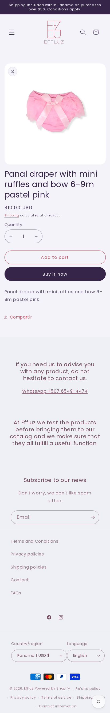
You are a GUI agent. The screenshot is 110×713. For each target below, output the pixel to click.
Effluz (29, 688)
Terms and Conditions (34, 541)
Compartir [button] (21, 317)
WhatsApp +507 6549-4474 (55, 391)
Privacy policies (27, 554)
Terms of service (56, 697)
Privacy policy (23, 697)
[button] (11, 32)
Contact (20, 580)
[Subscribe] (92, 517)
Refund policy (88, 688)
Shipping (12, 215)
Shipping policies (28, 567)
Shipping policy (91, 697)
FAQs (16, 593)
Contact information (58, 706)
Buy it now (55, 274)
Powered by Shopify (52, 688)
